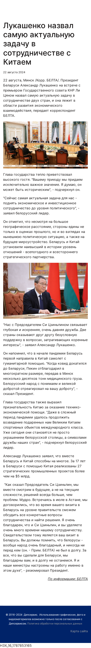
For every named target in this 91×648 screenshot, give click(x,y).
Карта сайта (79, 631)
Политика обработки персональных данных (54, 623)
